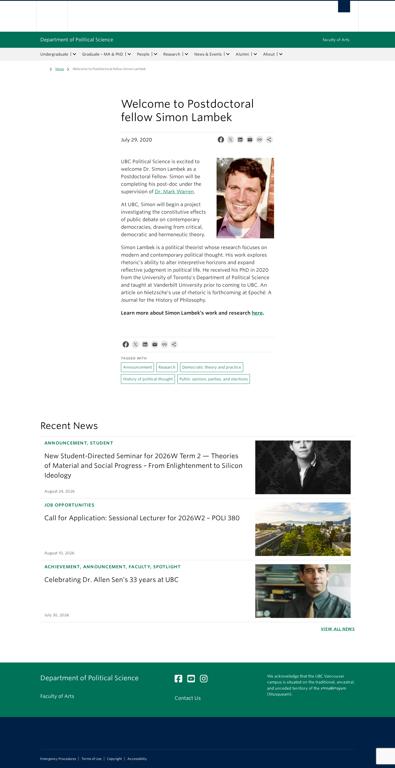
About (269, 54)
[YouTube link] (193, 680)
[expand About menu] (280, 54)
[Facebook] (221, 141)
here (257, 313)
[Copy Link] (259, 141)
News (59, 69)
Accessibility (137, 759)
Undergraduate (54, 54)
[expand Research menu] (186, 54)
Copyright (114, 759)
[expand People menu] (155, 54)
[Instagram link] (205, 680)
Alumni (242, 54)
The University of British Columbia (51, 16)
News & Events (208, 54)
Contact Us (188, 698)
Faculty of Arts (336, 40)
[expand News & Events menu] (227, 54)
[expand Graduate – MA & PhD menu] (129, 54)
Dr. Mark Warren (174, 191)
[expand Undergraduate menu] (74, 54)
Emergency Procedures (58, 759)
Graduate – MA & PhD (102, 54)
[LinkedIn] (240, 141)
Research (171, 54)
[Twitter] (230, 141)
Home (43, 68)
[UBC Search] (344, 6)
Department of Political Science (76, 39)
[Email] (250, 141)
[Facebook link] (180, 680)
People (143, 54)
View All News (338, 629)
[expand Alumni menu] (255, 54)
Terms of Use (91, 759)
